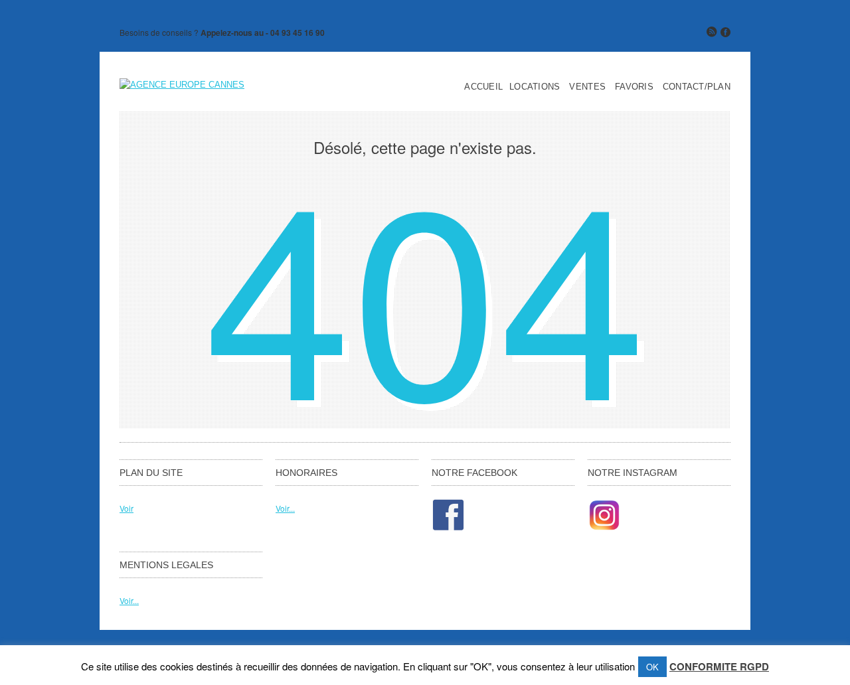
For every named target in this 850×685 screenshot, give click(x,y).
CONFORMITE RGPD (719, 666)
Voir (126, 508)
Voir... (285, 508)
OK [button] (652, 666)
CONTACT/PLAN (696, 87)
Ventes (587, 87)
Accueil (483, 87)
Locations (534, 87)
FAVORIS (634, 87)
